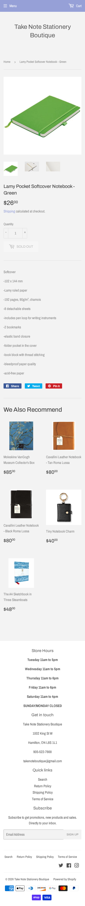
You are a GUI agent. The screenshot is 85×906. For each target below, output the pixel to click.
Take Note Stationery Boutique (42, 30)
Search (42, 779)
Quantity (8, 224)
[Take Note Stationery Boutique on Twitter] (61, 866)
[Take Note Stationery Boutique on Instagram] (76, 866)
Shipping (9, 211)
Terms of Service (42, 798)
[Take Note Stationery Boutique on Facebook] (68, 866)
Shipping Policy (43, 792)
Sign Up (72, 834)
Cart (78, 5)
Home (7, 62)
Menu (13, 5)
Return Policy (42, 785)
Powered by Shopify (64, 879)
